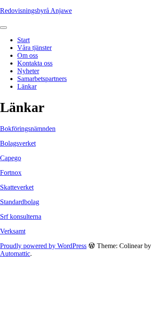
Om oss (27, 55)
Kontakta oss (35, 63)
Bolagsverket (18, 143)
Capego (10, 158)
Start (23, 40)
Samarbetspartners (42, 78)
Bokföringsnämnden (28, 128)
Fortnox (11, 172)
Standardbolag (19, 201)
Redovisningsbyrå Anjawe (36, 10)
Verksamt (12, 231)
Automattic (15, 253)
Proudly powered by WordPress (43, 245)
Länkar (27, 86)
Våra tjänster (34, 47)
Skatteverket (17, 187)
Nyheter (28, 71)
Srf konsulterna (20, 216)
